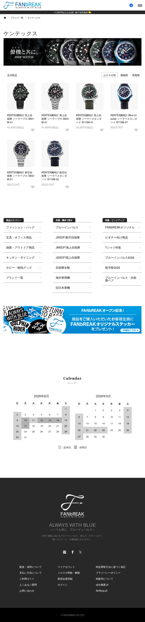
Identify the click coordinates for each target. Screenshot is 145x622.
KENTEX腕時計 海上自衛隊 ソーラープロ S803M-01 (55, 118)
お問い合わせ (26, 590)
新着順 (136, 75)
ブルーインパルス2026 (119, 257)
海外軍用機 (63, 278)
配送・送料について (30, 567)
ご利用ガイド (26, 578)
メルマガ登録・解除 (69, 572)
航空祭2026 (112, 267)
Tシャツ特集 (113, 247)
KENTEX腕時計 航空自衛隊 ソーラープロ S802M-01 (20, 176)
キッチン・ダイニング (20, 257)
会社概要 (101, 584)
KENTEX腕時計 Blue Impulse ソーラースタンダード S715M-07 (124, 118)
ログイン (63, 584)
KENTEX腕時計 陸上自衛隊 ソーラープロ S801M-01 (20, 118)
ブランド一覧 (17, 17)
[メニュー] (139, 5)
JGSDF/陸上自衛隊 (68, 257)
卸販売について (104, 578)
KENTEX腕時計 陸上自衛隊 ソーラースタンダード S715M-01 (89, 118)
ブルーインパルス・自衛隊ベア (120, 279)
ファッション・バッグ (20, 227)
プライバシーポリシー (108, 572)
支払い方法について (30, 572)
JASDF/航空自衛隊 (68, 237)
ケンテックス (34, 17)
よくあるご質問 (28, 584)
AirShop (100, 590)
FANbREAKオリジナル (120, 227)
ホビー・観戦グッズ (19, 267)
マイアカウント (66, 567)
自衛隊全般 (63, 267)
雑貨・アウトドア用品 (20, 247)
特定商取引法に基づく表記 (111, 567)
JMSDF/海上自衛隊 (68, 247)
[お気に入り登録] (32, 130)
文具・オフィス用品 (19, 237)
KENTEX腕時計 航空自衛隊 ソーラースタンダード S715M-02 (54, 176)
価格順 (124, 75)
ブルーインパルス (67, 227)
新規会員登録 (65, 578)
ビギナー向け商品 (116, 237)
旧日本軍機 (63, 288)
